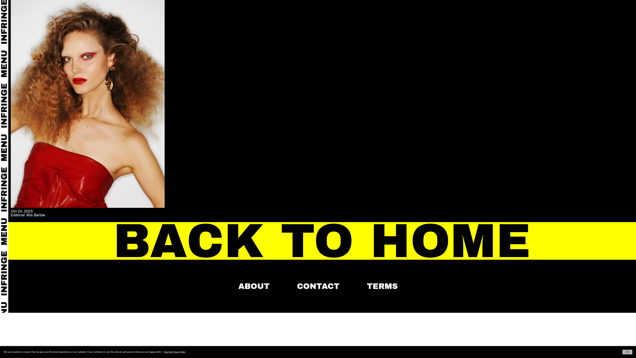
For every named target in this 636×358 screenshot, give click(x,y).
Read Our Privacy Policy (175, 352)
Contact (318, 286)
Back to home (322, 241)
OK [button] (627, 352)
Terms (382, 286)
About (254, 286)
